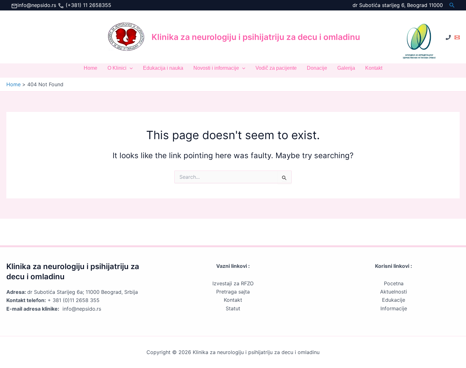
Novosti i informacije (216, 68)
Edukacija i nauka (163, 68)
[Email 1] (457, 37)
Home (90, 68)
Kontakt (373, 68)
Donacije (317, 68)
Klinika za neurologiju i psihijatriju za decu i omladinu (256, 37)
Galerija (346, 68)
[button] (452, 5)
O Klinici (116, 68)
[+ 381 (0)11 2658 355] (448, 37)
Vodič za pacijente (276, 68)
